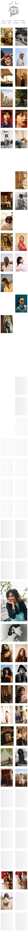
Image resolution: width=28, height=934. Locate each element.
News (3, 20)
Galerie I (22, 20)
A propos (16, 4)
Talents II (16, 20)
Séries (9, 23)
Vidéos (10, 4)
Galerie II (3, 23)
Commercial (16, 23)
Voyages (23, 23)
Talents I (9, 20)
